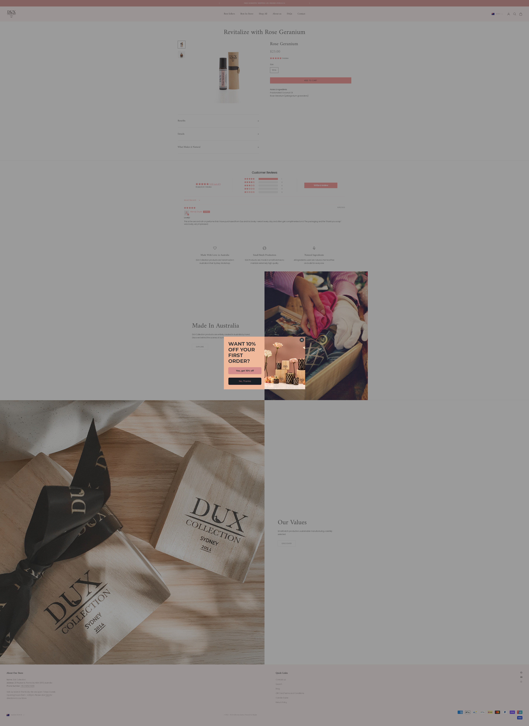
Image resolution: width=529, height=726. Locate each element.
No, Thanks (245, 381)
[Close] (302, 340)
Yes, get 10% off (245, 370)
